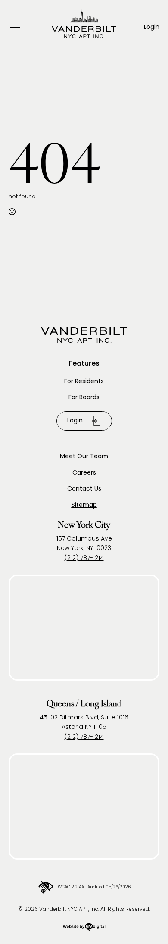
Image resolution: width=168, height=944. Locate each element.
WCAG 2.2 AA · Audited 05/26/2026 (94, 887)
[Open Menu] (15, 28)
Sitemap (84, 505)
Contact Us (84, 489)
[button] (152, 27)
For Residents (84, 382)
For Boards (84, 398)
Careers (84, 473)
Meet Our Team (84, 457)
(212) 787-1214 (84, 558)
